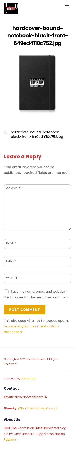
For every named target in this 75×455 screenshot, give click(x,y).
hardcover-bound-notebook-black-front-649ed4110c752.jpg (37, 35)
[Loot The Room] (11, 12)
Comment (14, 188)
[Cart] (57, 5)
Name (11, 243)
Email (11, 261)
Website (12, 278)
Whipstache (28, 378)
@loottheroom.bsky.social (37, 408)
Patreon (10, 439)
